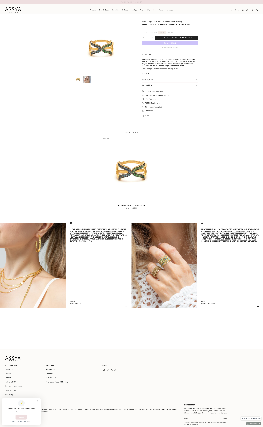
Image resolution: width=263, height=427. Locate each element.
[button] (93, 10)
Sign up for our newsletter (194, 409)
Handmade (149, 111)
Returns (8, 378)
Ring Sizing (9, 394)
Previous (74, 48)
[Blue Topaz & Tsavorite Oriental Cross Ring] (131, 170)
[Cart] (256, 10)
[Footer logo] (13, 358)
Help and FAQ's (11, 382)
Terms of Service (189, 424)
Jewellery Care (147, 80)
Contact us (9, 369)
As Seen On (50, 369)
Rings (150, 22)
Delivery (8, 373)
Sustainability (147, 85)
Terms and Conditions (13, 386)
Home (144, 22)
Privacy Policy (219, 422)
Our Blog (49, 373)
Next (260, 265)
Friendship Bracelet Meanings (57, 382)
